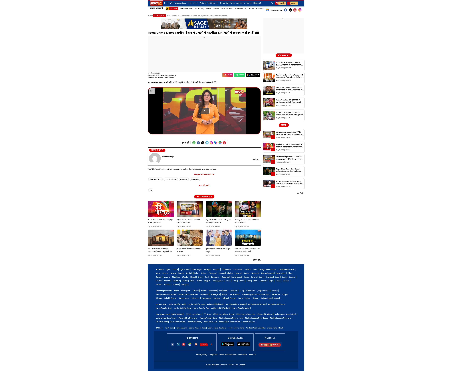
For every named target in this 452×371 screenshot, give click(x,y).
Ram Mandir (239, 9)
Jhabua (222, 273)
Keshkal (196, 290)
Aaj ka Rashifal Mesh (215, 304)
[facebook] (172, 344)
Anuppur (216, 269)
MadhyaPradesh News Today (256, 318)
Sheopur (292, 277)
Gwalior (248, 269)
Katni (158, 273)
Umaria (165, 273)
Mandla (185, 277)
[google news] (267, 10)
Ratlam (158, 277)
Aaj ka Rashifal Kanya (182, 308)
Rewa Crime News (155, 179)
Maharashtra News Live (187, 318)
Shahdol (167, 280)
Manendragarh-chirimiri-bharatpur (256, 294)
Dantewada (250, 290)
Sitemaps (203, 345)
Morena (167, 277)
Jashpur (275, 290)
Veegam (242, 364)
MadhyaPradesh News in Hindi (231, 318)
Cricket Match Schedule (255, 328)
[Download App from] (227, 345)
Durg (242, 290)
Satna (284, 277)
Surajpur (217, 298)
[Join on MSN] (216, 142)
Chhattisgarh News (193, 314)
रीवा (151, 190)
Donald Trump (199, 9)
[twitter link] (290, 10)
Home (150, 15)
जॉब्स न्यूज (249, 3)
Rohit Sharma (181, 328)
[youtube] (295, 10)
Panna (246, 273)
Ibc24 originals (204, 196)
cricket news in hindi (275, 328)
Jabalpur (230, 273)
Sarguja (233, 298)
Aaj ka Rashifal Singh (164, 308)
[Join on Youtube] (224, 142)
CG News (207, 314)
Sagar (277, 277)
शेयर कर (241, 75)
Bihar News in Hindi (177, 321)
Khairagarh (215, 294)
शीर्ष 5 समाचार (283, 55)
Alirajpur (207, 269)
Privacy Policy (201, 354)
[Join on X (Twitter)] (202, 142)
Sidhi (249, 280)
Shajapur (176, 280)
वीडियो (283, 125)
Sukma (225, 298)
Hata (235, 280)
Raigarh (256, 298)
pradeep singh (154, 73)
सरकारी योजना (240, 3)
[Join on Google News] (220, 142)
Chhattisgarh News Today (223, 314)
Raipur (247, 298)
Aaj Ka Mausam (249, 9)
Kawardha (213, 290)
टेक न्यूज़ (195, 3)
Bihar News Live (210, 321)
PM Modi (208, 9)
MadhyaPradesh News (208, 318)
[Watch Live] (270, 346)
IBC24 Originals (180, 3)
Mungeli (277, 298)
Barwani (239, 273)
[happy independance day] (204, 28)
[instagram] (300, 10)
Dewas (173, 273)
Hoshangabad (236, 277)
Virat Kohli (169, 328)
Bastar (173, 298)
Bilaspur (159, 298)
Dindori (196, 273)
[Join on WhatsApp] (194, 142)
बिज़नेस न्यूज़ (203, 3)
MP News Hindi (162, 321)
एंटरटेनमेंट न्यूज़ (230, 3)
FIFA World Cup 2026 (186, 9)
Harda (246, 277)
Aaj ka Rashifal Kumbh (177, 304)
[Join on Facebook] (198, 142)
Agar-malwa (185, 269)
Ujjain (168, 269)
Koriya (224, 294)
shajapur (184, 284)
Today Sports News (236, 328)
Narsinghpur (281, 273)
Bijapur (285, 294)
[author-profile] (155, 158)
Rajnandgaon (266, 298)
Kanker (203, 290)
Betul (207, 277)
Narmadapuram (267, 273)
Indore (175, 269)
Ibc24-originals (159, 15)
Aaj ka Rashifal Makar (241, 308)
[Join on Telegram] (207, 142)
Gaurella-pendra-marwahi (166, 294)
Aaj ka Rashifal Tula (201, 308)
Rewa (192, 280)
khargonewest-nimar (268, 269)
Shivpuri (159, 280)
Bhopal (193, 277)
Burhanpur (215, 277)
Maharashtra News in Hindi (285, 314)
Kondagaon (185, 290)
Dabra (203, 273)
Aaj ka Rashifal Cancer (276, 304)
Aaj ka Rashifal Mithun (257, 304)
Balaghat (225, 277)
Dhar (290, 273)
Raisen (199, 280)
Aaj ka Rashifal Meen (196, 304)
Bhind (200, 277)
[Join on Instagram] (211, 142)
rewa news (183, 179)
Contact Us (242, 354)
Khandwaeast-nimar (286, 269)
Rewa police (195, 179)
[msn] (211, 344)
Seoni (261, 277)
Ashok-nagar (197, 269)
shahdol (167, 284)
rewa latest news (171, 179)
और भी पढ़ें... (256, 160)
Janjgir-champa (263, 290)
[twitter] (178, 344)
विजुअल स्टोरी (257, 3)
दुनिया (171, 3)
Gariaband (204, 294)
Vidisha (185, 280)
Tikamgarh (212, 273)
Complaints (213, 354)
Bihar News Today (195, 321)
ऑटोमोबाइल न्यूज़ (213, 3)
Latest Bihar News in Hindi (229, 321)
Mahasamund (235, 294)
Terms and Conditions (228, 354)
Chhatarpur (238, 269)
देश (167, 3)
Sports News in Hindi (197, 328)
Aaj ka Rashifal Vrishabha (236, 304)
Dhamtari (233, 290)
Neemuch (255, 273)
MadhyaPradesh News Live (280, 318)
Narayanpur (206, 298)
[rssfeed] (196, 344)
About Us (252, 354)
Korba (176, 290)
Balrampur (196, 298)
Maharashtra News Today (166, 318)
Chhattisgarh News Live (245, 314)
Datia (188, 273)
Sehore (254, 277)
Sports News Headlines (217, 328)
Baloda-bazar (184, 298)
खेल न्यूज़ (222, 3)
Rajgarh (207, 280)
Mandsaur (176, 277)
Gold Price (216, 9)
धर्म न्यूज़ (189, 3)
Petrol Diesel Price (227, 9)
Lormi (240, 298)
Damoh (181, 273)
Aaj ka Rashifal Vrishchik (220, 308)
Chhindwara (226, 269)
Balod (166, 298)
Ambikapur (223, 290)
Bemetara (276, 294)
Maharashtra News (264, 314)
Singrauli (269, 277)
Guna (255, 269)
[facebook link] (285, 10)
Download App (277, 10)
